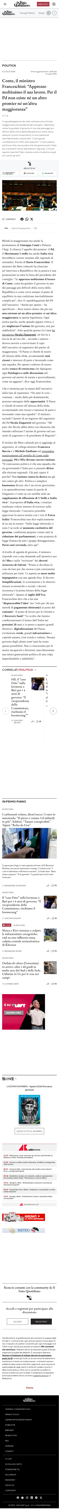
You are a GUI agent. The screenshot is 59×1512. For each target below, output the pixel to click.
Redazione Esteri (12, 951)
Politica (9, 65)
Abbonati (43, 4)
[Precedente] (5, 711)
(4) (40, 721)
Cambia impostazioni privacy (18, 1419)
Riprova (29, 1387)
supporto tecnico (40, 1375)
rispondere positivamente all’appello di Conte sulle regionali (28, 455)
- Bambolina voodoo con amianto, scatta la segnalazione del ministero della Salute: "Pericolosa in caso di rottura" (28, 1177)
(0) (55, 885)
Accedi (18, 1321)
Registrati (41, 1321)
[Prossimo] (53, 711)
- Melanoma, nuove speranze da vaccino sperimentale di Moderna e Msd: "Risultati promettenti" (28, 1157)
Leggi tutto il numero (29, 1131)
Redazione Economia (14, 886)
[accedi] (54, 4)
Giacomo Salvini (17, 721)
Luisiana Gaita (10, 984)
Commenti (11, 219)
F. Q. (5, 116)
